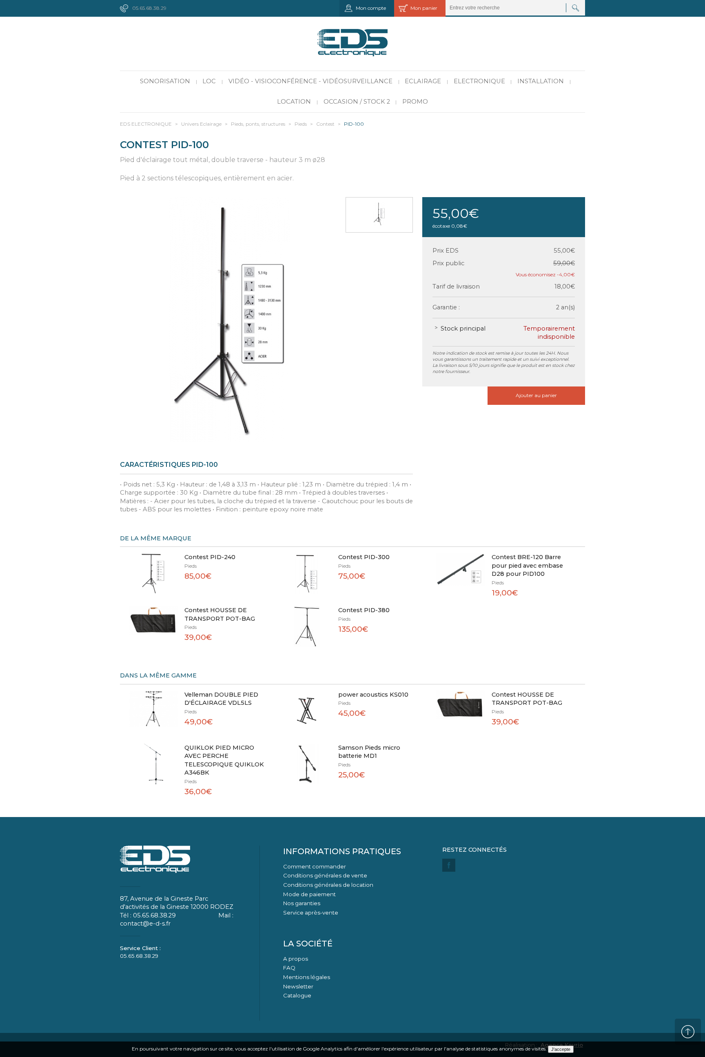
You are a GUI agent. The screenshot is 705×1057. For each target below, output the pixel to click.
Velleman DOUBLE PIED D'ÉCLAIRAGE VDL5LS (221, 699)
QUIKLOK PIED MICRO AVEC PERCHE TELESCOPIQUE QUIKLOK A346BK (224, 760)
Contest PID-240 (209, 557)
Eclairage (423, 81)
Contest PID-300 (364, 557)
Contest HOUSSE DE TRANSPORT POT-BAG (219, 614)
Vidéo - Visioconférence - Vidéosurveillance (310, 81)
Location (294, 101)
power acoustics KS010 (373, 694)
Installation (540, 81)
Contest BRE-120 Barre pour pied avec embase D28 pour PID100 (527, 565)
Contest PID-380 (364, 610)
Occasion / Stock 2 (357, 101)
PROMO (415, 101)
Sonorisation (165, 81)
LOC (209, 81)
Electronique (479, 81)
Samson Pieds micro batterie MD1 (369, 752)
